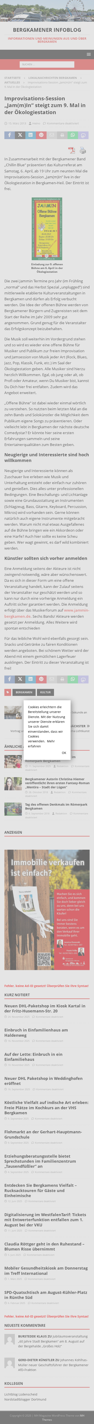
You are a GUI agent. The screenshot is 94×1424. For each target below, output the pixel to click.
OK (64, 753)
